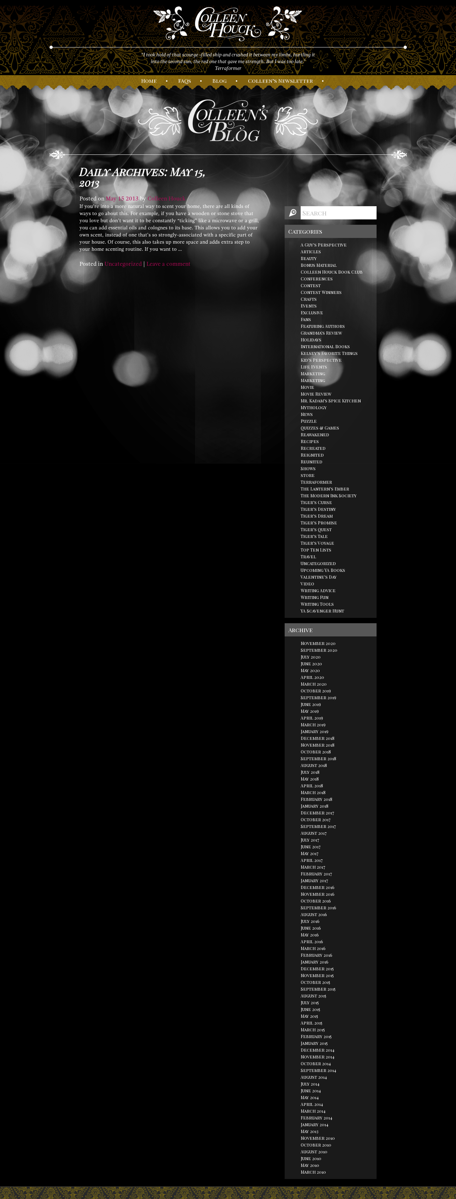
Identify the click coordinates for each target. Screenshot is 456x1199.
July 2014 (310, 1084)
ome (149, 80)
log (219, 80)
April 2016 (312, 941)
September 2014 (318, 1070)
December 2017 (317, 813)
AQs (184, 80)
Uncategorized (123, 264)
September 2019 (318, 697)
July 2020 (311, 657)
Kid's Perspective (321, 360)
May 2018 (310, 779)
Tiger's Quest (316, 529)
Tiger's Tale (314, 536)
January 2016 (314, 962)
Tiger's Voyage (317, 543)
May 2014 (310, 1097)
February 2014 (316, 1118)
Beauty (309, 258)
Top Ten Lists (316, 550)
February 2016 (316, 955)
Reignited (312, 455)
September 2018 (318, 758)
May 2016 (310, 935)
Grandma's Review (321, 333)
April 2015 (311, 1023)
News (307, 414)
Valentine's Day (319, 577)
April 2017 (312, 860)
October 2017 (316, 819)
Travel (308, 556)
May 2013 (309, 1131)
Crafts (309, 299)
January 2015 (314, 1043)
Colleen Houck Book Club (332, 272)
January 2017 (314, 880)
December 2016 (318, 887)
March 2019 (313, 724)
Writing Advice (318, 590)
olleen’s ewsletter (280, 80)
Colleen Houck (166, 198)
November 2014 (318, 1057)
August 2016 (314, 914)
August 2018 (314, 765)
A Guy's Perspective (324, 245)
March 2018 (313, 792)
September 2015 (318, 989)
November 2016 (318, 894)
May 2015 (309, 1016)
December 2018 (318, 738)
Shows (308, 468)
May (111, 198)
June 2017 (311, 846)
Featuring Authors (323, 326)
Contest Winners (321, 292)
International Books (325, 346)
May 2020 (310, 670)
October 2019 (316, 691)
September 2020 (319, 650)
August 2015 (313, 996)
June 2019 (311, 704)
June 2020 (311, 663)
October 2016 (316, 901)
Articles (311, 251)
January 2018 (314, 806)
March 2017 (313, 867)
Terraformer (316, 482)
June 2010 (311, 1158)
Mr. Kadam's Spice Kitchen (331, 400)
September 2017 (318, 826)
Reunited (311, 461)
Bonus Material (319, 265)
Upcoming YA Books (323, 570)
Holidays (311, 339)
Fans (306, 319)
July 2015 (310, 1002)
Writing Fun (314, 597)
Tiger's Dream (317, 516)
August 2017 (314, 833)
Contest (311, 285)
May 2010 (310, 1165)
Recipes (310, 441)
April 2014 (312, 1104)
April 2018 (312, 785)
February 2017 (316, 874)
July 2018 (310, 772)
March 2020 (314, 684)
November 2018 (318, 745)
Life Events (314, 367)
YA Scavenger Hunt (322, 611)
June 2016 (311, 928)
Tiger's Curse (316, 502)
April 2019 (312, 718)
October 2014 (316, 1063)
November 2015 (317, 975)
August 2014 (314, 1077)
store (308, 475)
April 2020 (312, 677)
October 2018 (316, 752)
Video (307, 583)
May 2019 (310, 711)
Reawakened (315, 434)
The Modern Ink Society (329, 495)
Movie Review (316, 394)
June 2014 (311, 1090)
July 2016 (310, 921)
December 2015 (317, 968)
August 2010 (314, 1151)
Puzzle (309, 421)
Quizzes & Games (320, 428)
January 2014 (314, 1124)
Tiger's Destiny (318, 509)
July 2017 (310, 840)
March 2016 (313, 948)
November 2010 (318, 1138)
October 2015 (315, 982)
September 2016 (318, 907)
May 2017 (309, 853)
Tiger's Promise (319, 522)
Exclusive (312, 312)
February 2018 (316, 799)
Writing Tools (317, 604)
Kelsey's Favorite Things (329, 353)
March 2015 (313, 1029)
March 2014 (313, 1111)
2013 (132, 198)
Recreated (313, 448)
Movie (307, 387)
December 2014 (318, 1050)
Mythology (314, 407)
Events (309, 306)
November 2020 (318, 643)
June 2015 (310, 1009)
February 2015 (316, 1036)
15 (121, 198)
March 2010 (313, 1172)
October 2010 (316, 1145)
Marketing (313, 373)
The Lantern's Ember (325, 489)
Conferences (317, 278)
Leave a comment (168, 264)
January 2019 (314, 731)
